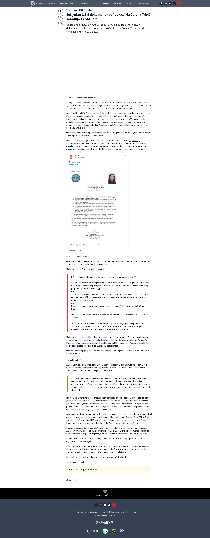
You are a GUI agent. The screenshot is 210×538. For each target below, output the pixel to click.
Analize (84, 3)
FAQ (108, 512)
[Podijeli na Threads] (60, 22)
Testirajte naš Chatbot (105, 495)
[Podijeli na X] (60, 17)
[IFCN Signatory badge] (114, 531)
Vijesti (130, 3)
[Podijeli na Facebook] (60, 11)
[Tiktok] (174, 3)
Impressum (102, 512)
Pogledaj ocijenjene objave (84, 469)
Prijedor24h (90, 264)
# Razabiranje (89, 10)
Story (135, 512)
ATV (68, 264)
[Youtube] (170, 3)
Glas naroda (102, 264)
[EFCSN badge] (105, 531)
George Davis (109, 420)
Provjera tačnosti (68, 3)
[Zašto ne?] (105, 522)
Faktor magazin (77, 264)
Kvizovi (129, 512)
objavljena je (134, 140)
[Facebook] (161, 3)
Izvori (95, 3)
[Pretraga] (179, 3)
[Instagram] (166, 3)
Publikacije (144, 3)
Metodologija (92, 512)
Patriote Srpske (114, 261)
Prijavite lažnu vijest (112, 3)
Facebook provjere (118, 512)
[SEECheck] (92, 531)
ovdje (84, 128)
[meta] (122, 531)
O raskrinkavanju (79, 512)
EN (155, 3)
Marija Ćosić (73, 480)
